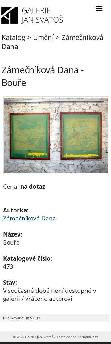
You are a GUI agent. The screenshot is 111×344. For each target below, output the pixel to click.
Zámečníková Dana (29, 218)
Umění (43, 37)
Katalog (13, 37)
